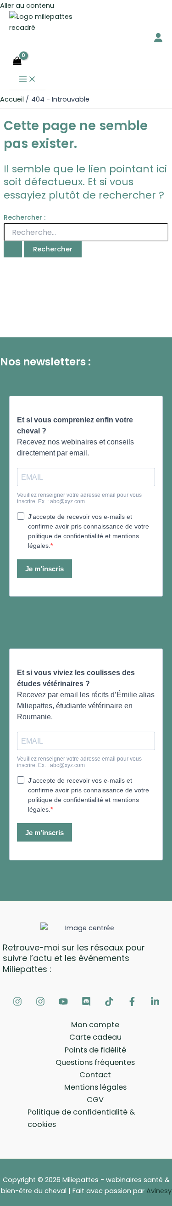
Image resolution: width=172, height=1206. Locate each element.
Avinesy (159, 1190)
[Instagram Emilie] (40, 1003)
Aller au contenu (27, 5)
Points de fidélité (95, 1050)
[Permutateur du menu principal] (27, 80)
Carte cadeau (95, 1037)
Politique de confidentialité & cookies (81, 1118)
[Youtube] (63, 1003)
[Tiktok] (109, 1003)
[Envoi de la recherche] (13, 249)
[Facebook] (132, 1003)
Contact (95, 1074)
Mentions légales (95, 1087)
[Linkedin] (155, 1003)
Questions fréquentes (95, 1062)
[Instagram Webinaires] (17, 1003)
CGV (95, 1099)
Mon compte (95, 1024)
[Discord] (86, 1003)
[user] (158, 37)
